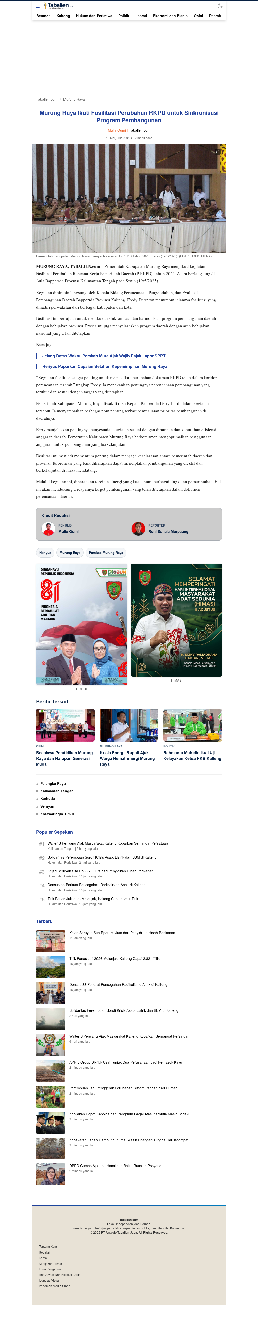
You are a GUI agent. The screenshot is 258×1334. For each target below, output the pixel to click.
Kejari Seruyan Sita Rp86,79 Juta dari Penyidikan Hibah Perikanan (100, 870)
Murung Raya (74, 99)
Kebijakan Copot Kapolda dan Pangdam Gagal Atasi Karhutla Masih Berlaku (129, 1113)
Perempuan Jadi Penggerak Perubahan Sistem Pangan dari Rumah (123, 1087)
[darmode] (220, 5)
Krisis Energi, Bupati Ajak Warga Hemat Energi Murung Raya (127, 758)
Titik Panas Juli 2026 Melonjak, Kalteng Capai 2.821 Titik (93, 898)
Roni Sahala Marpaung (168, 531)
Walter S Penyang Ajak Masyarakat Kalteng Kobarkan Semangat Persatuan (108, 843)
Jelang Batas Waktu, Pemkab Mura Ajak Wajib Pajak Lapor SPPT (104, 356)
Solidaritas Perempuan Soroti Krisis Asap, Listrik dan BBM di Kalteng (102, 857)
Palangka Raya (53, 783)
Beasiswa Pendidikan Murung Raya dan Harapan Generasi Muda (64, 758)
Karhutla (47, 798)
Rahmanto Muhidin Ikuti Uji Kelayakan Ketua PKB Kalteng (192, 755)
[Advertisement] (129, 58)
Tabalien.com (46, 99)
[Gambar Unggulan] (129, 251)
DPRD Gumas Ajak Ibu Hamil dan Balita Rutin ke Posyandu (116, 1165)
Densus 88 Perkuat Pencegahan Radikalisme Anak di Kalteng (97, 884)
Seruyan (47, 806)
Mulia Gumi (68, 531)
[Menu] (37, 5)
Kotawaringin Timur (57, 813)
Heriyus (45, 552)
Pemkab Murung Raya (106, 552)
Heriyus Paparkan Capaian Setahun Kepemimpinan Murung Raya (104, 366)
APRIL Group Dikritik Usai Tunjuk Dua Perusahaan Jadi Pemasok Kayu (125, 1062)
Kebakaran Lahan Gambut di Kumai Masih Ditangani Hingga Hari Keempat (128, 1139)
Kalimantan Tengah (57, 790)
